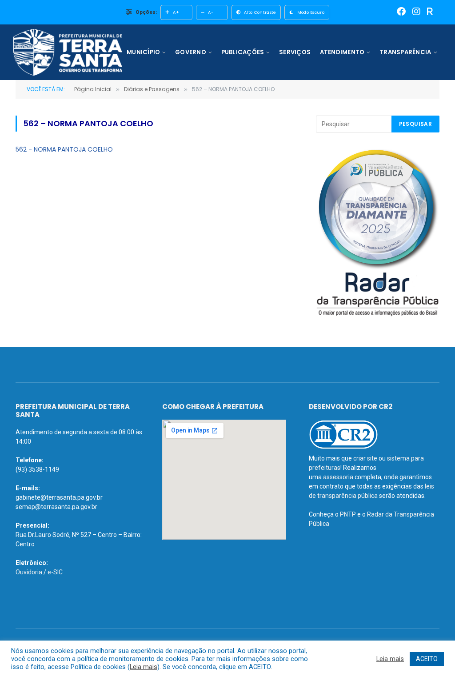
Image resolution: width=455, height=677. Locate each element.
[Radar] (430, 12)
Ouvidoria (29, 572)
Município (143, 52)
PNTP (348, 514)
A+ (176, 12)
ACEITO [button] (427, 658)
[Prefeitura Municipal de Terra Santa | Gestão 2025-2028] (67, 52)
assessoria (338, 477)
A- (210, 12)
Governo (190, 52)
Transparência (405, 52)
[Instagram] (416, 12)
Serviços (295, 52)
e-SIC (55, 572)
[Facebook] (401, 12)
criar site (365, 458)
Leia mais (143, 667)
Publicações (242, 52)
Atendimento (342, 52)
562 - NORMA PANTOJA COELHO (64, 149)
